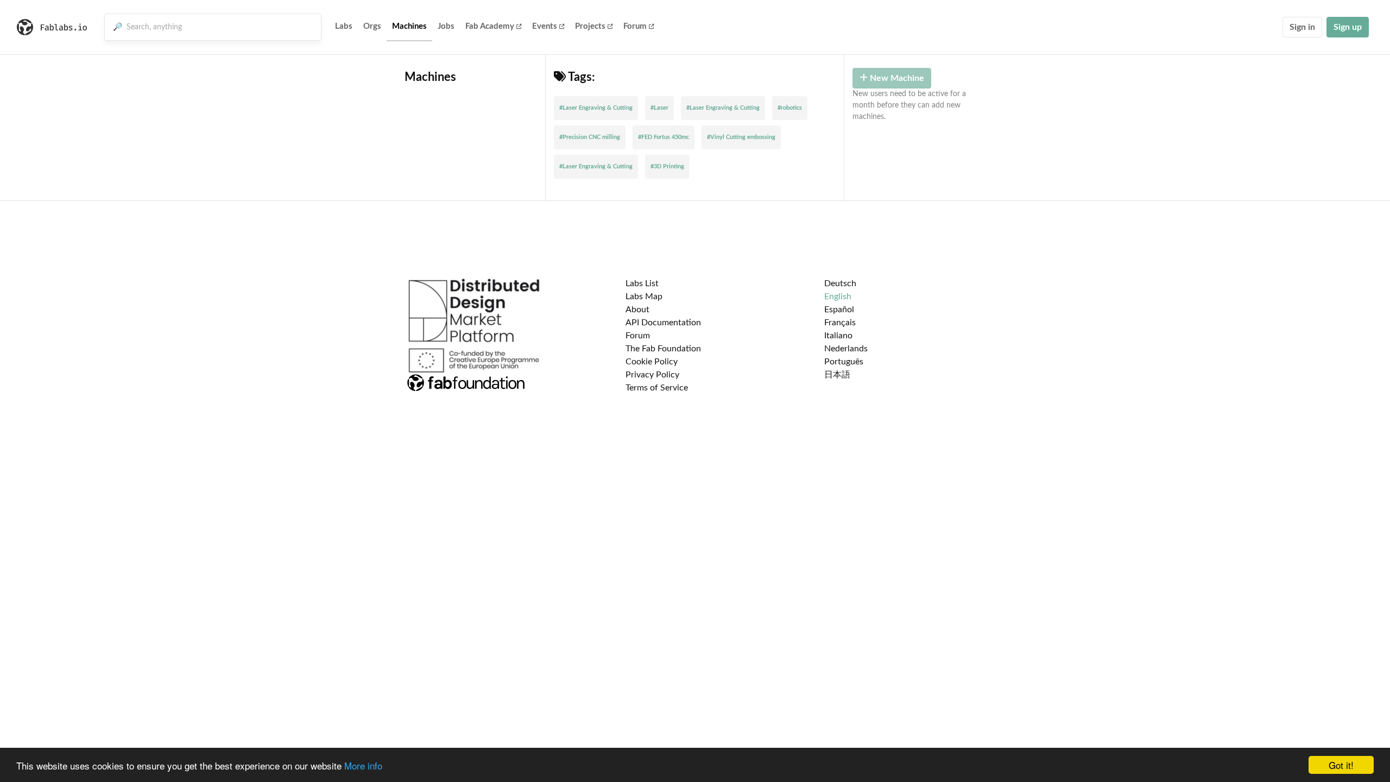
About (637, 309)
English (837, 296)
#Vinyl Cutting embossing (741, 137)
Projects (590, 26)
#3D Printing (667, 166)
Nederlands (846, 348)
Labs (343, 26)
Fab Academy (489, 26)
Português (843, 361)
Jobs (446, 26)
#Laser (659, 108)
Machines (409, 26)
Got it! (1341, 765)
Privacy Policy (652, 374)
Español (839, 309)
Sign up (1348, 27)
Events (544, 26)
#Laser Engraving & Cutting (596, 108)
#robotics (790, 108)
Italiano (838, 335)
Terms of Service (657, 387)
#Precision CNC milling (589, 137)
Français (840, 322)
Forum (635, 26)
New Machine (896, 78)
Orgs (372, 26)
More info (363, 765)
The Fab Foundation (663, 348)
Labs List (642, 283)
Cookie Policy (652, 361)
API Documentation (663, 322)
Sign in (1302, 27)
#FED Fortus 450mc (663, 137)
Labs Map (644, 296)
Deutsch (840, 283)
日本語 (837, 374)
